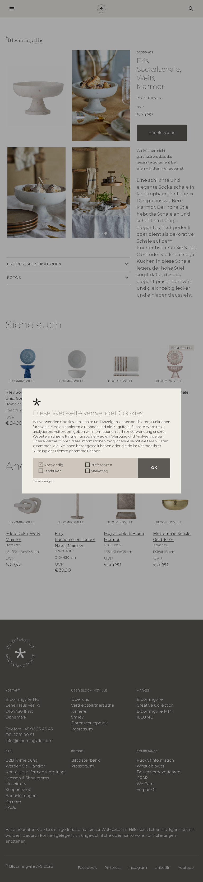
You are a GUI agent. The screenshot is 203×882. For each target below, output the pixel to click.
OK (154, 468)
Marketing (99, 471)
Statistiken (53, 471)
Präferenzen (101, 465)
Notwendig (53, 465)
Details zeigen (43, 481)
